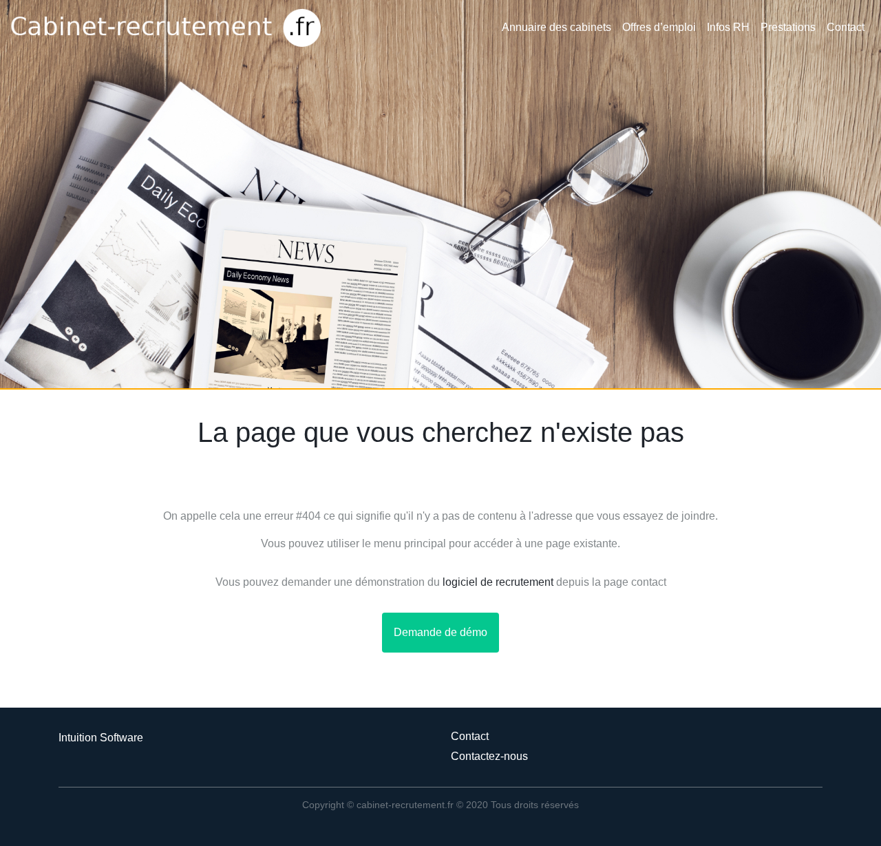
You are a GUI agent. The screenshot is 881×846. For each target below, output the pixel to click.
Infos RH (728, 27)
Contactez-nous (489, 756)
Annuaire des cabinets (556, 27)
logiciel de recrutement (498, 582)
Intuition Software (101, 737)
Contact (845, 27)
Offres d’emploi (659, 27)
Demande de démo (440, 632)
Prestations (788, 27)
